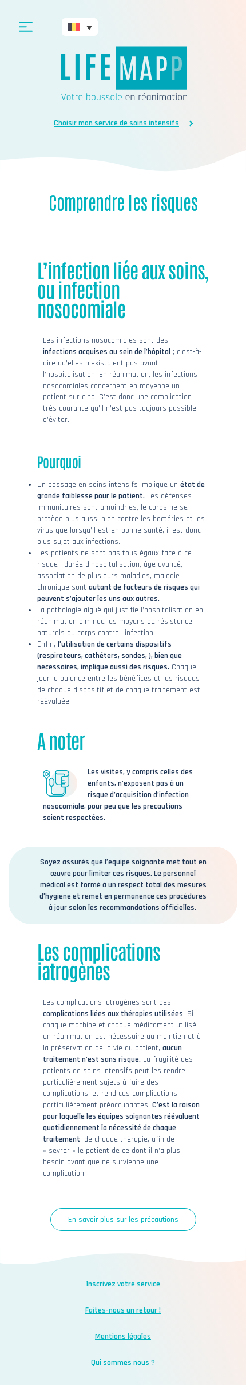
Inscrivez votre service (123, 1284)
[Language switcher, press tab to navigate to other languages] (80, 27)
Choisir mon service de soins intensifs (116, 123)
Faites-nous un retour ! (123, 1310)
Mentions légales (123, 1336)
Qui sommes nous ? (123, 1363)
